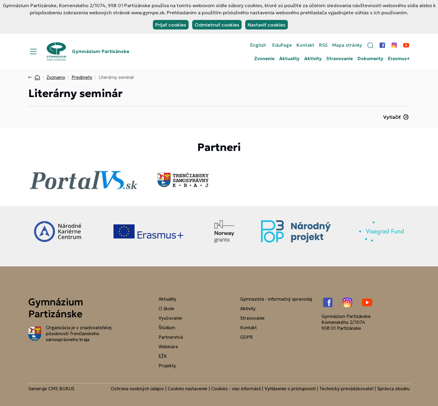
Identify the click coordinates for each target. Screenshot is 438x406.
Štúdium (167, 327)
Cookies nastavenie (187, 388)
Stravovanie (339, 58)
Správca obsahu (393, 388)
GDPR (246, 337)
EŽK (163, 356)
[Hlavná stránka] (37, 77)
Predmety (82, 77)
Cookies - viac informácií (236, 388)
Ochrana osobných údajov (137, 388)
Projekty (167, 365)
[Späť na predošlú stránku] (31, 77)
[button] (370, 45)
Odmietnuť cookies (217, 25)
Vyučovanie (170, 318)
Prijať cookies (170, 25)
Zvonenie (264, 58)
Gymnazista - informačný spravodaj (276, 299)
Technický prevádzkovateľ (346, 388)
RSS (323, 45)
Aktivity (312, 58)
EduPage (282, 45)
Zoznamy (55, 77)
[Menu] (33, 51)
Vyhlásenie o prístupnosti (290, 388)
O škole (166, 308)
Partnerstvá (171, 337)
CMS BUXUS (61, 388)
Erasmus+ (399, 58)
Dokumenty (370, 58)
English (258, 45)
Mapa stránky (347, 45)
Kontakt (305, 45)
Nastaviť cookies (266, 25)
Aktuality (289, 58)
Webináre (168, 346)
